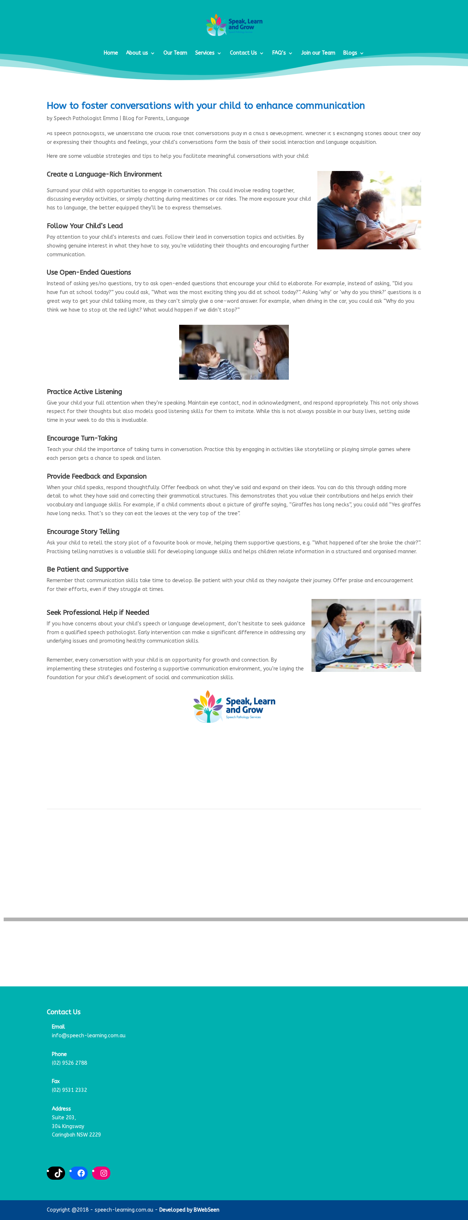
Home (111, 53)
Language (177, 118)
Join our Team (318, 53)
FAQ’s (279, 53)
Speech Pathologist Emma (86, 118)
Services (205, 53)
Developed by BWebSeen (189, 1210)
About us (137, 53)
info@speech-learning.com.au (88, 1036)
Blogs (350, 53)
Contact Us (243, 53)
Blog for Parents (143, 118)
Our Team (175, 53)
